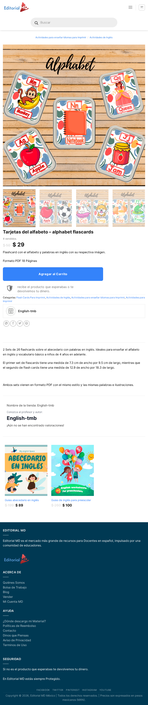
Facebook (43, 690)
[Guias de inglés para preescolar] (72, 470)
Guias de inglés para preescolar (71, 500)
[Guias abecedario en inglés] (26, 470)
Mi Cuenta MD (13, 601)
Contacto (9, 630)
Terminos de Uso (15, 645)
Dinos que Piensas (16, 635)
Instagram (89, 690)
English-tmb (22, 418)
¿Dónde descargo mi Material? (24, 621)
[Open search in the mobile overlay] (74, 22)
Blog (6, 592)
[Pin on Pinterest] (27, 323)
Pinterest (73, 690)
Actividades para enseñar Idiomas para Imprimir (60, 37)
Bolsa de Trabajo (15, 587)
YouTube (105, 690)
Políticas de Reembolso (19, 626)
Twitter (57, 690)
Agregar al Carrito (53, 274)
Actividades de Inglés (101, 37)
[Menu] (130, 7)
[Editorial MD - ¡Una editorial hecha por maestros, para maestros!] (16, 7)
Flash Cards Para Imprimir (30, 297)
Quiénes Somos (14, 582)
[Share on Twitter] (20, 323)
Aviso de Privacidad (17, 640)
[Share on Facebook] (13, 323)
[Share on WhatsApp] (6, 323)
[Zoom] (8, 181)
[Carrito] (142, 7)
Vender (8, 597)
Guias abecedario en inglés (22, 500)
